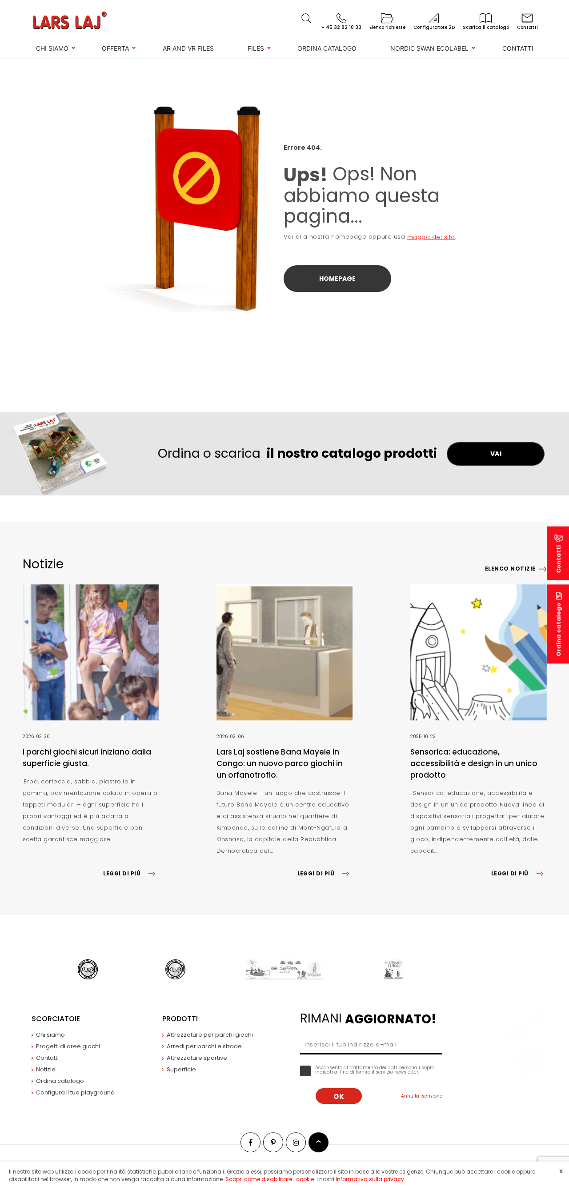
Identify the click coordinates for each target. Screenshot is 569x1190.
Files (256, 48)
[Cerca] (306, 18)
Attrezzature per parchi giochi (210, 1034)
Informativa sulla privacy (370, 1179)
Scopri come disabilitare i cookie (269, 1179)
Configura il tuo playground (75, 1092)
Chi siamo (52, 48)
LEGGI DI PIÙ (121, 873)
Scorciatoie (56, 1019)
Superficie (181, 1069)
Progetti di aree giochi (68, 1046)
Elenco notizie (510, 568)
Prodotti (180, 1019)
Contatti (517, 48)
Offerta (115, 48)
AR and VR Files (188, 48)
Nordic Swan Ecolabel (429, 48)
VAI (496, 453)
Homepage (337, 278)
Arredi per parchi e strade (204, 1046)
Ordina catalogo (327, 48)
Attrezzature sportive (197, 1058)
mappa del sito (431, 237)
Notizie (46, 1069)
